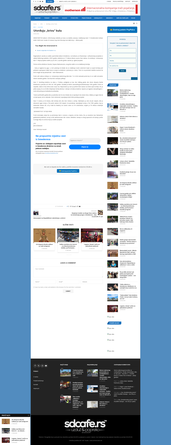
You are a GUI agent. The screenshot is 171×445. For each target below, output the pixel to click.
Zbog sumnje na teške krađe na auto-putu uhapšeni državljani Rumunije (127, 151)
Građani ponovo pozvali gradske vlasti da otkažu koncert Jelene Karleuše (78, 386)
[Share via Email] (79, 206)
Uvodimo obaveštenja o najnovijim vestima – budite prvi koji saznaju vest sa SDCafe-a (129, 106)
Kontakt (127, 1)
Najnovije (38, 18)
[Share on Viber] (77, 206)
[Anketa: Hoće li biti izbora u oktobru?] (112, 119)
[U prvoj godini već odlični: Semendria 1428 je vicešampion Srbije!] (112, 196)
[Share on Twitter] (72, 206)
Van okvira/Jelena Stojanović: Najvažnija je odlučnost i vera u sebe (127, 263)
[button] (56, 1)
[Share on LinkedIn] (74, 206)
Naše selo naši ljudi (122, 18)
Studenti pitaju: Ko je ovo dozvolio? (128, 173)
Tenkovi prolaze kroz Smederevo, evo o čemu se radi (78, 372)
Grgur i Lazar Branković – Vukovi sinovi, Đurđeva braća (128, 129)
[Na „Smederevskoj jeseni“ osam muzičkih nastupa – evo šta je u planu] (112, 140)
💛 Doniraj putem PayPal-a (68, 171)
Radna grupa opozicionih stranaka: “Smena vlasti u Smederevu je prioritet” (128, 241)
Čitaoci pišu (74, 18)
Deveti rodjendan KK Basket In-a (46, 50)
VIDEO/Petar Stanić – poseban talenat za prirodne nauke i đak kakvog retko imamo (126, 219)
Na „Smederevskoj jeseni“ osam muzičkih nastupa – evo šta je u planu (128, 139)
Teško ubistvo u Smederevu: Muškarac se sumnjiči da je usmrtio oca (128, 286)
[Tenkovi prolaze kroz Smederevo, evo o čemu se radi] (65, 372)
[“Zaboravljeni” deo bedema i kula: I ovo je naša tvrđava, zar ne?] (112, 297)
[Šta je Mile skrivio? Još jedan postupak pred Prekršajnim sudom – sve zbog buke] (112, 274)
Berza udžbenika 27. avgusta (126, 230)
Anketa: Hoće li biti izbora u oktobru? (128, 117)
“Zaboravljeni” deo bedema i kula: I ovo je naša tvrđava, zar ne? (129, 296)
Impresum (135, 1)
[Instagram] (37, 1)
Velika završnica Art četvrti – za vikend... (18, 430)
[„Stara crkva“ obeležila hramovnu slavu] (112, 163)
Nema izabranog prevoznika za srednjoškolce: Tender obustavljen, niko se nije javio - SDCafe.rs (125, 371)
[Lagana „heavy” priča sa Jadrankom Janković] (92, 235)
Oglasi (133, 18)
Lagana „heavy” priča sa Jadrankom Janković (92, 245)
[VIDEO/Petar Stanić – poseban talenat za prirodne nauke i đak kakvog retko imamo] (112, 219)
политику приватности (51, 153)
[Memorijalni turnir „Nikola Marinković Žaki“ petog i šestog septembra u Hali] (112, 253)
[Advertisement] (68, 189)
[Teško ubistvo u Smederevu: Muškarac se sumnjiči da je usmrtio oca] (112, 287)
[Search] (137, 23)
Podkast (47, 18)
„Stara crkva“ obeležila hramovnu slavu (127, 162)
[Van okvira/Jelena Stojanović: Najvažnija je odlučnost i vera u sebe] (112, 263)
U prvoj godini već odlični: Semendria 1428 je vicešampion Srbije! (128, 195)
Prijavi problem (86, 18)
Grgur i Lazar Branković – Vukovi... (69, 1)
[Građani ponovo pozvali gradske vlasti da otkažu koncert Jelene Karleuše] (65, 385)
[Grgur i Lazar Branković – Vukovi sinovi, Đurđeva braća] (112, 130)
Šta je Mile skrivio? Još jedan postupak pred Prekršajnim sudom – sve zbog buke (128, 274)
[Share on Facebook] (70, 206)
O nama (109, 1)
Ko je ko (64, 18)
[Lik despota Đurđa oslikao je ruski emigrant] (44, 235)
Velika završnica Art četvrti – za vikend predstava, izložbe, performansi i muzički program (128, 206)
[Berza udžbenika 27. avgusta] (112, 231)
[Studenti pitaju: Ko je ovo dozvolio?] (112, 174)
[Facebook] (33, 1)
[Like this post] (68, 206)
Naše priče (55, 18)
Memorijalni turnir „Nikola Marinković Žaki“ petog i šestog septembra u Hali (128, 252)
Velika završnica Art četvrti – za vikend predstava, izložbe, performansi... (68, 246)
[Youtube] (40, 1)
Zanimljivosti (98, 18)
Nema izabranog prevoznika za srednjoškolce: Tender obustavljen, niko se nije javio (127, 93)
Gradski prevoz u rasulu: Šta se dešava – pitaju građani (125, 375)
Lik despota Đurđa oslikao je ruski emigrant (44, 245)
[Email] (42, 1)
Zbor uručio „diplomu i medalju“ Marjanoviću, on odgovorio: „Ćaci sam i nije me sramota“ (78, 402)
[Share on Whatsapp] (75, 206)
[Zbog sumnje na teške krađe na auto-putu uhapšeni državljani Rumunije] (112, 151)
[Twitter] (35, 1)
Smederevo (109, 18)
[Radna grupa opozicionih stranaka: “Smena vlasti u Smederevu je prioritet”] (112, 242)
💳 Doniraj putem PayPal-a (122, 30)
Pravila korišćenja (118, 1)
